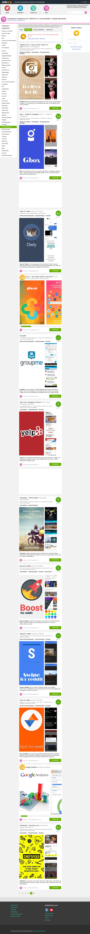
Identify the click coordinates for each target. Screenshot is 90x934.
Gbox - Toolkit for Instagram (29, 114)
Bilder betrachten (6, 65)
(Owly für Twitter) (36, 211)
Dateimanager (5, 72)
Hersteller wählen (49, 913)
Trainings (4, 136)
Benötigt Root (5, 63)
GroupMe (23, 336)
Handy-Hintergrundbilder (16, 914)
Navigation (4, 43)
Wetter (3, 146)
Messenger (4, 105)
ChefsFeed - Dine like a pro (29, 825)
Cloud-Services (5, 70)
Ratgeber (4, 119)
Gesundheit (5, 84)
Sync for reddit (25, 700)
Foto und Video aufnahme (8, 82)
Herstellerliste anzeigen (76, 46)
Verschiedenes (5, 47)
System (4, 45)
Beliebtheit (28, 29)
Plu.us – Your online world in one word (41, 277)
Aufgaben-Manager (6, 55)
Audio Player (5, 53)
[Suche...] (86, 12)
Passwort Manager (6, 117)
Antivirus (4, 51)
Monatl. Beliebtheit (39, 29)
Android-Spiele (14, 905)
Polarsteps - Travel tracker (29, 498)
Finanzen (4, 79)
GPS (3, 86)
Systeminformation (6, 131)
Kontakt (47, 918)
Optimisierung (5, 112)
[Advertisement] (9, 186)
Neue (21, 29)
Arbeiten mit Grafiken (7, 31)
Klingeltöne (13, 909)
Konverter (4, 93)
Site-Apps (4, 124)
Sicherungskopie (6, 122)
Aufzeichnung (5, 58)
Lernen (3, 98)
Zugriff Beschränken (7, 155)
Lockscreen (5, 101)
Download (4, 77)
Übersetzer (4, 141)
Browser (4, 67)
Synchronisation (6, 129)
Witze (3, 148)
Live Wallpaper (14, 911)
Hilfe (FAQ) (47, 920)
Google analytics (37, 767)
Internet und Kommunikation (9, 40)
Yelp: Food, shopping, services (30, 402)
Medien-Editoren (6, 103)
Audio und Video (6, 33)
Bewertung (49, 29)
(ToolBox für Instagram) (31, 47)
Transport (4, 138)
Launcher (4, 96)
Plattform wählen (76, 49)
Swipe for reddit (25, 634)
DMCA (43, 931)
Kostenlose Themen (15, 916)
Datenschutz (5, 74)
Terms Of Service (37, 931)
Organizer (4, 115)
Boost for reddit (25, 566)
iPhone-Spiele (14, 907)
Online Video (5, 110)
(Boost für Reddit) (36, 566)
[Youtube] (52, 911)
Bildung (4, 35)
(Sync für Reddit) (36, 700)
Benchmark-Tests (6, 60)
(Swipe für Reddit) (37, 634)
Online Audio (5, 108)
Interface (4, 91)
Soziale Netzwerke (6, 127)
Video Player (5, 143)
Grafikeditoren (5, 89)
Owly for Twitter (25, 211)
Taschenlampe (5, 134)
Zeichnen (4, 153)
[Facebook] (47, 911)
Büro (3, 38)
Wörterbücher (5, 150)
